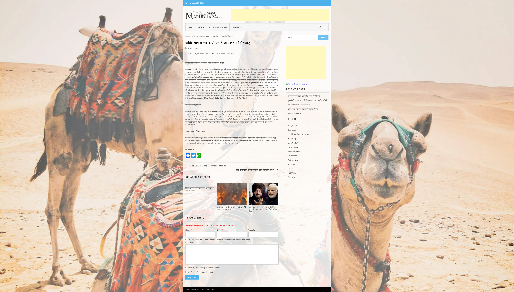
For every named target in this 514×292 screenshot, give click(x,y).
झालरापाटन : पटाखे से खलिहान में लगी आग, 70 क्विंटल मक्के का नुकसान (231, 208)
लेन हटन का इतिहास (294, 113)
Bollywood (292, 125)
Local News (293, 147)
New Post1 (292, 155)
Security (291, 164)
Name (188, 230)
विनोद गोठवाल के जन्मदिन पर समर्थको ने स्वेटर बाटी (208, 165)
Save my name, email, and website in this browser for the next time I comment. (219, 239)
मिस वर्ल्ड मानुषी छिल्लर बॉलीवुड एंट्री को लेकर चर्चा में (255, 169)
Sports (290, 168)
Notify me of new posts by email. (200, 272)
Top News (230, 53)
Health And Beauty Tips (298, 134)
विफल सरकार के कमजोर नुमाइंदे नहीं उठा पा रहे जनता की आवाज (199, 189)
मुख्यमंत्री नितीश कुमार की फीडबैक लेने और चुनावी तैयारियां (307, 100)
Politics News (197, 36)
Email (220, 230)
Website (251, 230)
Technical (292, 173)
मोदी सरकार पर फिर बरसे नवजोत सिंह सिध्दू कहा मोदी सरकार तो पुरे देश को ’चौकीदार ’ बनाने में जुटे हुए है (263, 209)
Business (292, 130)
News (201, 27)
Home (191, 27)
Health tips (292, 138)
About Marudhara (218, 27)
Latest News (293, 143)
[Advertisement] (280, 15)
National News (294, 151)
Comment (190, 242)
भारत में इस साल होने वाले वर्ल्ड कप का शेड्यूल (303, 109)
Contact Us (237, 27)
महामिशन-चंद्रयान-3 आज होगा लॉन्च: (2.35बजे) (304, 96)
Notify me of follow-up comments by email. (205, 268)
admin (189, 53)
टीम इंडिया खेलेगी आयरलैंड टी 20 (299, 104)
